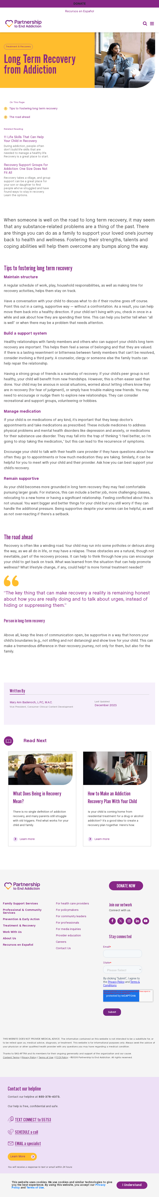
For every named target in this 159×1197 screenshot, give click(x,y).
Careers (61, 942)
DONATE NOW (126, 885)
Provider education (68, 935)
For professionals (67, 922)
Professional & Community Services (22, 911)
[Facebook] (112, 921)
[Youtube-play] (145, 921)
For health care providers (72, 903)
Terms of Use (46, 1057)
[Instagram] (129, 921)
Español (79, 11)
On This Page (17, 102)
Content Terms (11, 1057)
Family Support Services (20, 903)
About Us (9, 938)
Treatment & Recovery (18, 47)
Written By (17, 690)
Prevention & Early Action (21, 919)
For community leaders (71, 916)
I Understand (132, 1185)
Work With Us (12, 932)
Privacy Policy (29, 1057)
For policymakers (67, 910)
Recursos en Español (18, 945)
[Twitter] (120, 921)
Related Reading (13, 129)
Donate (79, 3)
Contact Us (63, 948)
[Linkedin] (137, 921)
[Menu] (152, 23)
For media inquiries (68, 929)
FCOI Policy (61, 1057)
